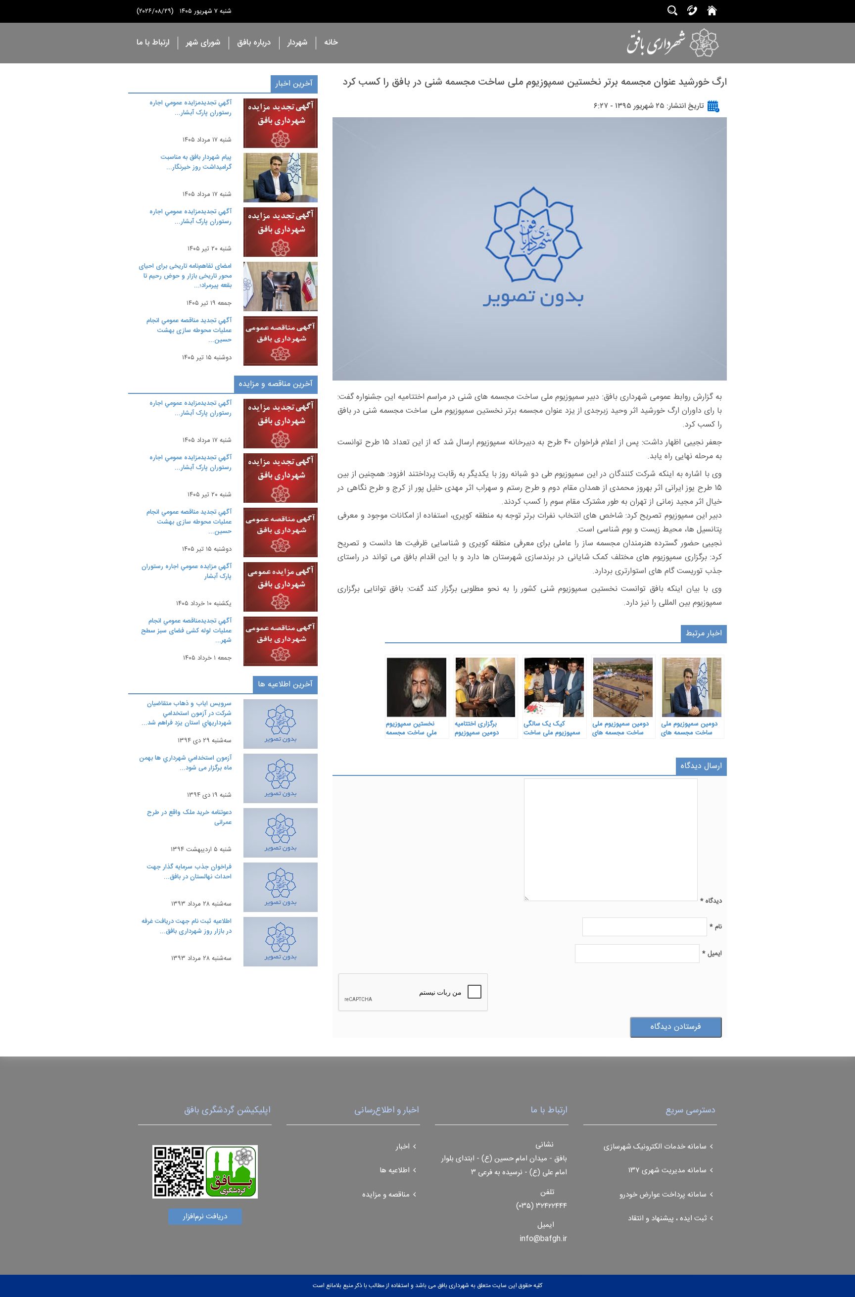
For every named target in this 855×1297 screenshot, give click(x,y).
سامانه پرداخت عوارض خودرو (663, 1195)
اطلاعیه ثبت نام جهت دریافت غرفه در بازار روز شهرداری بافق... (187, 926)
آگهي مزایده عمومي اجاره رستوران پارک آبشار (187, 571)
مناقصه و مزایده (386, 1195)
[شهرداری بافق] (642, 42)
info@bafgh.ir (543, 1239)
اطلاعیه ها (395, 1170)
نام (716, 926)
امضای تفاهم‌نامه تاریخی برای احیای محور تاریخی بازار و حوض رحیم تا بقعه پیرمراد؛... (185, 276)
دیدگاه (711, 901)
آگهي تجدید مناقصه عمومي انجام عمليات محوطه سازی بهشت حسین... (189, 330)
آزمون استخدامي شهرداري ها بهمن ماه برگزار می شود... (185, 763)
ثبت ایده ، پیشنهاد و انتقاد (667, 1218)
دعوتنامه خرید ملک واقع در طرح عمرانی (189, 817)
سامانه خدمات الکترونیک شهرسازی (655, 1147)
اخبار (403, 1147)
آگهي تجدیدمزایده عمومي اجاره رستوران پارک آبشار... (190, 107)
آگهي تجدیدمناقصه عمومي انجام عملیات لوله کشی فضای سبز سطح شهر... (186, 631)
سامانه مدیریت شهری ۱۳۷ (667, 1170)
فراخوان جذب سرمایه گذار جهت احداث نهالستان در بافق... (189, 872)
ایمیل (712, 953)
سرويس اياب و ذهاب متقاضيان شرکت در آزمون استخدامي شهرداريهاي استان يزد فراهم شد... (187, 713)
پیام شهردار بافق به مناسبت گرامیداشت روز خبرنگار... (196, 162)
